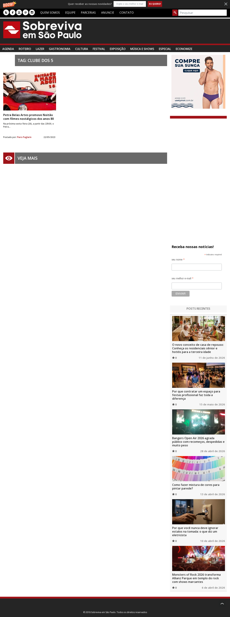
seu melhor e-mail (183, 279)
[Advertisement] (161, 33)
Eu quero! (155, 3)
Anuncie (107, 13)
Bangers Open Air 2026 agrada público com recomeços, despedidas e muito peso (198, 441)
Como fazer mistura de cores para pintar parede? (195, 486)
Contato (126, 13)
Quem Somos (50, 13)
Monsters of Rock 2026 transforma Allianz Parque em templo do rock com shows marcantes (196, 578)
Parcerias (88, 13)
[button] (115, 4)
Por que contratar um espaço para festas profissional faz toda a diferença (196, 395)
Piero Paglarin (24, 137)
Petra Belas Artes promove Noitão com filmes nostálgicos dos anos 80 (28, 117)
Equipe (70, 13)
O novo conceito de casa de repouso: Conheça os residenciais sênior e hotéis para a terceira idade (198, 348)
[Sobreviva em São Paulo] (42, 29)
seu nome (178, 260)
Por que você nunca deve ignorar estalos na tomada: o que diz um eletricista (195, 531)
